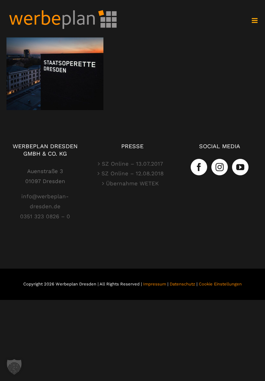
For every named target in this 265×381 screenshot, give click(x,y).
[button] (14, 367)
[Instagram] (219, 167)
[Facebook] (199, 167)
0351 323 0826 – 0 (45, 216)
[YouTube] (240, 167)
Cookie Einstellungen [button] (220, 284)
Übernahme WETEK (132, 183)
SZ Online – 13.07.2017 (132, 163)
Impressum (154, 284)
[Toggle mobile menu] (255, 20)
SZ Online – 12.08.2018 (132, 173)
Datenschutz (182, 284)
